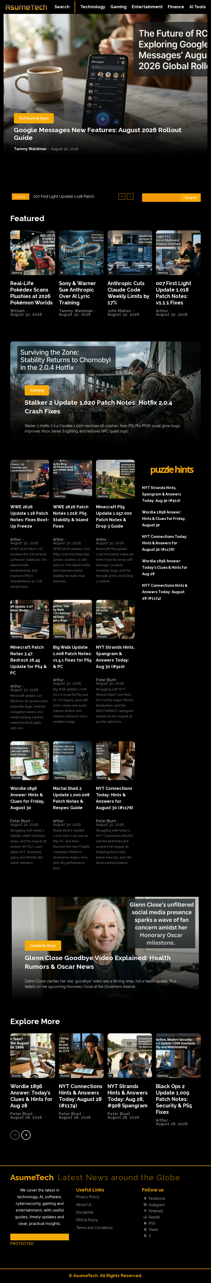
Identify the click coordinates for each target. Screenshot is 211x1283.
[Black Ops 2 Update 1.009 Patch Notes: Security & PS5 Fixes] (178, 1055)
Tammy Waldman (30, 149)
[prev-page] (15, 1135)
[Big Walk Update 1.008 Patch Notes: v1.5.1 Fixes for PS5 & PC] (72, 619)
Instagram (157, 1205)
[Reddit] (145, 1217)
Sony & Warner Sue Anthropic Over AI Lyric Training (77, 293)
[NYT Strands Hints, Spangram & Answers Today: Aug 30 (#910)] (115, 619)
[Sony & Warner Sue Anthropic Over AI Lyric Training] (81, 252)
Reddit (154, 1217)
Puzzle (102, 636)
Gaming (17, 272)
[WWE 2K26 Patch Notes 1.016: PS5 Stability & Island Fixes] (72, 479)
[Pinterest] (145, 1211)
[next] (130, 196)
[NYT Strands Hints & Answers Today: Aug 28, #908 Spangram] (130, 1055)
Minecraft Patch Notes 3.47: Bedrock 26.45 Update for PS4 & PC (28, 660)
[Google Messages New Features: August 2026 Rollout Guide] (105, 84)
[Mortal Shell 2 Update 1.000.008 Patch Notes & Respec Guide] (72, 760)
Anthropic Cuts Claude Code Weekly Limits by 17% (129, 293)
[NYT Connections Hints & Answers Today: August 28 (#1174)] (81, 1055)
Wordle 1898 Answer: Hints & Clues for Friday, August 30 (164, 518)
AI (61, 272)
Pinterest (156, 1211)
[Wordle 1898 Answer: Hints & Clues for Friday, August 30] (29, 760)
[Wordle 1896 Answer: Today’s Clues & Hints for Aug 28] (32, 1055)
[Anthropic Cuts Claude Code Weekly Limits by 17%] (130, 252)
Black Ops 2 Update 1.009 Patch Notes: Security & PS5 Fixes (174, 1099)
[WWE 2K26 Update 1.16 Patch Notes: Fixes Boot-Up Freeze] (29, 479)
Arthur (162, 311)
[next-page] (26, 1135)
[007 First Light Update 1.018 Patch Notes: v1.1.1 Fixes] (178, 252)
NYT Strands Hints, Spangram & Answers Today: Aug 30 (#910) (161, 494)
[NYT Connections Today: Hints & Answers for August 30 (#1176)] (115, 760)
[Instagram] (145, 1205)
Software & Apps (34, 118)
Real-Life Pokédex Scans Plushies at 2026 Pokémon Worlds (31, 293)
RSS (152, 1223)
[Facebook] (145, 1199)
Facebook (157, 1198)
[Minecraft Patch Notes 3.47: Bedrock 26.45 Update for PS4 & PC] (29, 619)
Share (153, 1229)
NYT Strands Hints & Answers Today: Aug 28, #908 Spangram (128, 1096)
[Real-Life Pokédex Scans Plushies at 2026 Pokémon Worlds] (32, 252)
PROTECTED (22, 1243)
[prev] (122, 196)
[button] (62, 7)
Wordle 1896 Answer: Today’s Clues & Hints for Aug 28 (164, 567)
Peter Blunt (106, 680)
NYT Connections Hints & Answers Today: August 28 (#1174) (164, 591)
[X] (145, 1236)
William (17, 311)
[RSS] (145, 1224)
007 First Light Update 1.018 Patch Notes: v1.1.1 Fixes (173, 293)
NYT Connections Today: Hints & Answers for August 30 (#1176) (164, 543)
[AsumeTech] (26, 7)
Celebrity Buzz (43, 946)
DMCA (16, 1236)
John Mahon (119, 311)
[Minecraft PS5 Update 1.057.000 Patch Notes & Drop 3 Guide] (115, 479)
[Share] (145, 1230)
